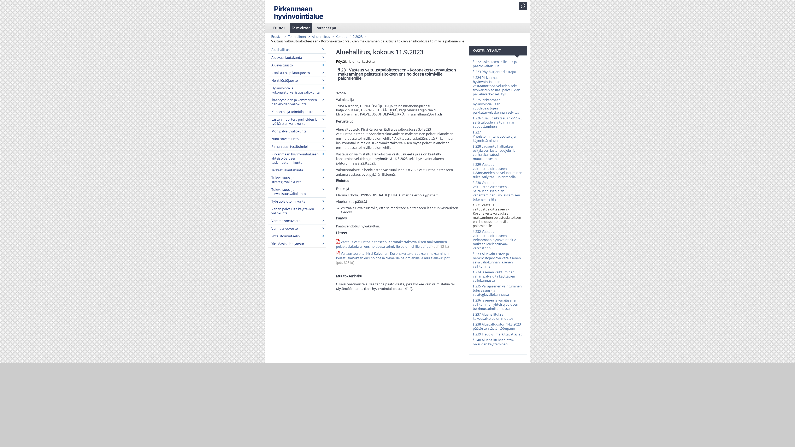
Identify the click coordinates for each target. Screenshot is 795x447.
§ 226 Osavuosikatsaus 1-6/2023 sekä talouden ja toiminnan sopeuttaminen (497, 122)
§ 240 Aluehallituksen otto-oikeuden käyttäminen (493, 342)
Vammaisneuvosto (286, 221)
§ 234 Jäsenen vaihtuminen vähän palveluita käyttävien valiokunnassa (494, 276)
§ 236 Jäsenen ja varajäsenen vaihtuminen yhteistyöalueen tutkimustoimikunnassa (495, 304)
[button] (523, 6)
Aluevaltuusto (282, 65)
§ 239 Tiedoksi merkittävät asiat (497, 334)
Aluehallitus (321, 36)
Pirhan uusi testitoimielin (291, 146)
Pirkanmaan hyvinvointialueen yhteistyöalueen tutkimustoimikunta (295, 158)
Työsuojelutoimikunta (288, 201)
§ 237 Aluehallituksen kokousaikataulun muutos (493, 316)
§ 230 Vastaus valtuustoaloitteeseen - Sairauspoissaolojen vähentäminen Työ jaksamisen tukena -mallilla (496, 191)
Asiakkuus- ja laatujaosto (290, 73)
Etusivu (279, 28)
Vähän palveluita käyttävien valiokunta (292, 211)
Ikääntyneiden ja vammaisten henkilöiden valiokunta (294, 102)
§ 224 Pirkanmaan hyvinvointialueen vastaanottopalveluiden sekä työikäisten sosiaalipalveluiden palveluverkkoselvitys (496, 86)
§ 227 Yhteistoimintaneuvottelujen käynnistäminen (495, 136)
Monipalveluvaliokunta (289, 131)
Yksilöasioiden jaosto (287, 244)
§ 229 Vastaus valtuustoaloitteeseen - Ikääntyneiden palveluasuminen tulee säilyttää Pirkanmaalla (497, 170)
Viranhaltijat (326, 28)
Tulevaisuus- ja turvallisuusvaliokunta (288, 191)
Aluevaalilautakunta (286, 57)
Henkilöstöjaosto (284, 80)
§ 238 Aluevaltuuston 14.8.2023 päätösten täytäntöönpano (497, 326)
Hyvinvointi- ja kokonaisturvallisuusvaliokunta (295, 90)
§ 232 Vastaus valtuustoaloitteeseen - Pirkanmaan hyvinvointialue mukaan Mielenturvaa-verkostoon (494, 240)
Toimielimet (301, 28)
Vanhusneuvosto (284, 228)
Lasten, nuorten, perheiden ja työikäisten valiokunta (294, 121)
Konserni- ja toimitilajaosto (292, 111)
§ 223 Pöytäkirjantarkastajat (494, 72)
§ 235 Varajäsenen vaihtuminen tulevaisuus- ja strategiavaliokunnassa (497, 290)
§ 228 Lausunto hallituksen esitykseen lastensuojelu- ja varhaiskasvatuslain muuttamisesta (494, 152)
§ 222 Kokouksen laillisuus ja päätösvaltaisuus (495, 64)
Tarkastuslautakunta (287, 170)
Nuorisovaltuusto (285, 139)
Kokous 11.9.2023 (349, 36)
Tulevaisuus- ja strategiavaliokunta (286, 179)
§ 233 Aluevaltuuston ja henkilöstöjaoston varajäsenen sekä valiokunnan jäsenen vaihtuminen (497, 260)
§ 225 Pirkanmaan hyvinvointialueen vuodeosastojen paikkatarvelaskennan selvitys (496, 106)
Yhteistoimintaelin (285, 236)
